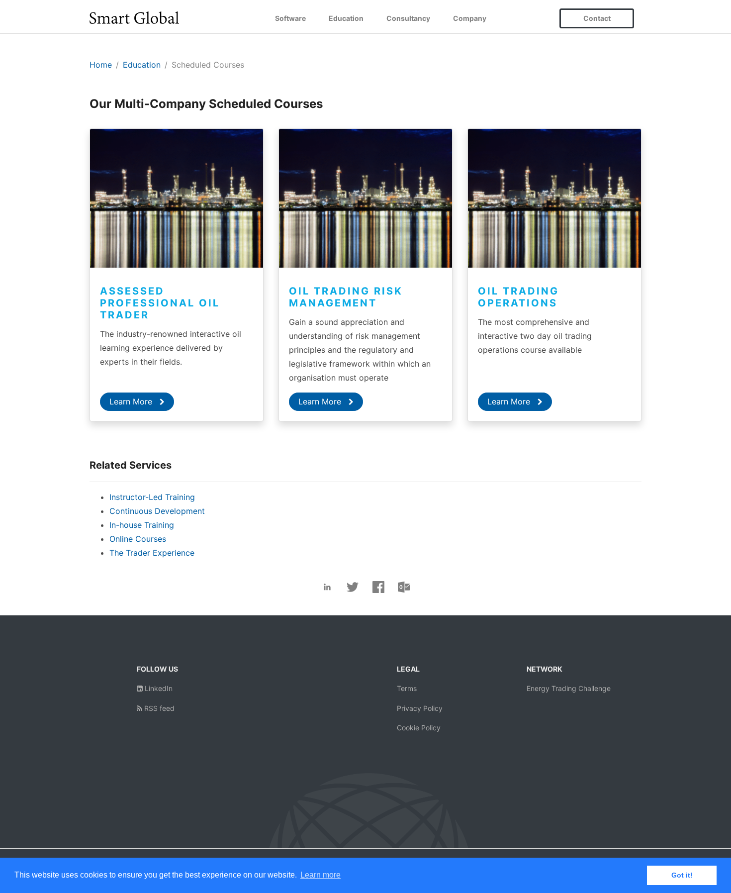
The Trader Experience (151, 553)
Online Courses (137, 539)
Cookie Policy (419, 727)
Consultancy (408, 18)
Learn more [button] (320, 875)
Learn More (132, 401)
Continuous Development (157, 511)
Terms (407, 688)
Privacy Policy (420, 708)
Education (346, 18)
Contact (597, 18)
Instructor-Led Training (152, 497)
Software (290, 18)
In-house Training (141, 525)
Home (101, 65)
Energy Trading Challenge (569, 688)
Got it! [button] (682, 875)
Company (469, 18)
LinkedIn (158, 688)
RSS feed (158, 708)
